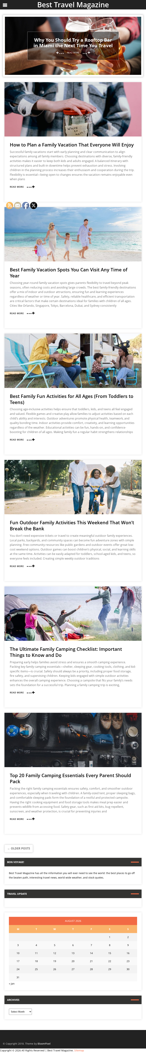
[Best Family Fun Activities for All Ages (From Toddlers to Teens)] (73, 361)
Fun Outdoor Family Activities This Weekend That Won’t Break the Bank (72, 525)
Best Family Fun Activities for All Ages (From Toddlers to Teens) (71, 399)
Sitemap (79, 1050)
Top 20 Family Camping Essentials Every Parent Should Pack (70, 778)
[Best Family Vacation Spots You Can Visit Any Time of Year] (73, 234)
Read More (17, 187)
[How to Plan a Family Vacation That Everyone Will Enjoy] (73, 109)
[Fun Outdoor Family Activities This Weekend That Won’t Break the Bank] (73, 487)
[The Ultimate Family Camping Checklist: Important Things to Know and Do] (73, 613)
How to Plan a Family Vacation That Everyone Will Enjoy (72, 144)
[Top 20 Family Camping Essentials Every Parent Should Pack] (73, 740)
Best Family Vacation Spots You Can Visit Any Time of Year (68, 272)
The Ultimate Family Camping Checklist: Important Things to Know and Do (66, 652)
